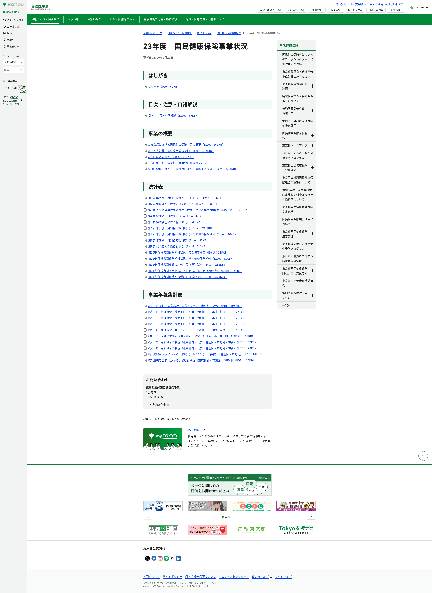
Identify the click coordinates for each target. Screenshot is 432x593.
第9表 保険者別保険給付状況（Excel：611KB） (178, 246)
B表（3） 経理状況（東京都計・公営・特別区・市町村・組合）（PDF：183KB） (198, 324)
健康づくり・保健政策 (45, 19)
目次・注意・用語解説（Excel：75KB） (173, 115)
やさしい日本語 (394, 4)
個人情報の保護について (200, 576)
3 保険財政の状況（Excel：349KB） (171, 157)
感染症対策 (94, 19)
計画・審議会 (376, 10)
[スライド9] (229, 517)
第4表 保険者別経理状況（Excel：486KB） (175, 216)
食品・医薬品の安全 (122, 19)
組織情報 (317, 10)
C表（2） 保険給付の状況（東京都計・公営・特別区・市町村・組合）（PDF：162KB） (203, 342)
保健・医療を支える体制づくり (205, 19)
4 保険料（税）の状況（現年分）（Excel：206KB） (180, 163)
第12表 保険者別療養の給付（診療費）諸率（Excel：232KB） (187, 264)
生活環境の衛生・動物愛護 (160, 19)
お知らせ (395, 10)
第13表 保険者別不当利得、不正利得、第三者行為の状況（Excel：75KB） (195, 271)
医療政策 (73, 19)
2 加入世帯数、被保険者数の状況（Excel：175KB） (181, 151)
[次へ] (311, 517)
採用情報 (335, 10)
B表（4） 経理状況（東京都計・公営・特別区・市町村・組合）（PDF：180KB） (198, 330)
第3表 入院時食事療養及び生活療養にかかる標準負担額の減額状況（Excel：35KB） (201, 210)
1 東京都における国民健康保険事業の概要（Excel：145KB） (186, 144)
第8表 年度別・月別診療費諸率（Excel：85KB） (178, 240)
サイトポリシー (172, 576)
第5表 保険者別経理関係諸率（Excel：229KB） (178, 222)
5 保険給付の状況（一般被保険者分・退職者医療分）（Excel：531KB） (193, 169)
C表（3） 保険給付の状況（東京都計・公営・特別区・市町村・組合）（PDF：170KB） (203, 348)
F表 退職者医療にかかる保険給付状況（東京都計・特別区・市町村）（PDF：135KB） (202, 360)
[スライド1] (223, 517)
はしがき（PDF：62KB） (164, 86)
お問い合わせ (151, 576)
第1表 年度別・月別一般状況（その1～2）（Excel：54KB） (185, 198)
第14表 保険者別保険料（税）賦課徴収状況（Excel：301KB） (187, 277)
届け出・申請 (355, 10)
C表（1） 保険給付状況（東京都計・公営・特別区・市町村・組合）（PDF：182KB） (201, 336)
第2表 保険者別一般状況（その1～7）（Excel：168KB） (183, 204)
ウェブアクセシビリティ (234, 576)
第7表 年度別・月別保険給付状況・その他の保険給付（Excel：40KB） (193, 234)
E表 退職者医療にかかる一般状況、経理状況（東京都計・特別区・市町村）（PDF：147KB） (206, 354)
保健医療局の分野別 (270, 10)
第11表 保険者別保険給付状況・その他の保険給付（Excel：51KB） (191, 258)
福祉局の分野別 (296, 10)
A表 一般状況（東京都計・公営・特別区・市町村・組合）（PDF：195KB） (195, 306)
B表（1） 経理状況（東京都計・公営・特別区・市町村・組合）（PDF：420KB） (198, 312)
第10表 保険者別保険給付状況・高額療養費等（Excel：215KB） (189, 252)
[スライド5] (226, 517)
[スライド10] (232, 517)
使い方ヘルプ (260, 576)
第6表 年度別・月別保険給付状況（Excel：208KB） (181, 228)
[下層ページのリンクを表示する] (313, 86)
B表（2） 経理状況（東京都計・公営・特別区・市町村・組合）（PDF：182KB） (198, 318)
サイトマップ (283, 576)
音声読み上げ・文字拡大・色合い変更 (359, 4)
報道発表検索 (10, 81)
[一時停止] (236, 516)
